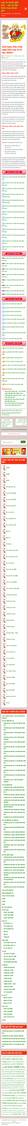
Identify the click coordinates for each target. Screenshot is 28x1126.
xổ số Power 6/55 (8, 929)
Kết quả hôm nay (10, 487)
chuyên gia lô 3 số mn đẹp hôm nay (14, 797)
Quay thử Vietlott (11, 696)
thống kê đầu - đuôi (19, 1114)
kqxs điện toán (17, 412)
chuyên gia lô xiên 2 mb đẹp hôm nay (14, 832)
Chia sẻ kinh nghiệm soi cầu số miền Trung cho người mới (7, 423)
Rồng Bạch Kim (6, 1088)
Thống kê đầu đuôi (11, 594)
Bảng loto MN (8, 1000)
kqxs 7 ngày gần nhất (8, 412)
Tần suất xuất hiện (11, 645)
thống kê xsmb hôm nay (7, 1114)
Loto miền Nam (10, 664)
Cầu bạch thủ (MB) (11, 569)
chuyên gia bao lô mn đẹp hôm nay (14, 787)
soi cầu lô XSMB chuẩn (13, 1108)
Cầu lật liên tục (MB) (12, 575)
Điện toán (5, 940)
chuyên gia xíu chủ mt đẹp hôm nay (14, 887)
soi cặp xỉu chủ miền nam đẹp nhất (15, 319)
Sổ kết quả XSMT (11, 506)
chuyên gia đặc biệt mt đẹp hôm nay (14, 864)
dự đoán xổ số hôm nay (11, 1076)
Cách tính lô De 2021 (19, 1056)
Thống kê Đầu (10, 620)
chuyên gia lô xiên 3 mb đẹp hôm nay (14, 835)
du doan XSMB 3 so (14, 1067)
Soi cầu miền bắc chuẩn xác (10, 820)
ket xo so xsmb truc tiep (10, 1082)
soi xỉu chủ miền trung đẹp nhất (14, 348)
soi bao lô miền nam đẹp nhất (13, 315)
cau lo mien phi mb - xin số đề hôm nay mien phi (13, 56)
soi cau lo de (14, 1088)
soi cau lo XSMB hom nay (12, 1098)
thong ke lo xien (12, 1112)
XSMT (7, 480)
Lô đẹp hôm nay (20, 1084)
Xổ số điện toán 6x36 (12, 550)
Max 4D (8, 537)
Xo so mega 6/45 (8, 926)
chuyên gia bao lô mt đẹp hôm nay (14, 857)
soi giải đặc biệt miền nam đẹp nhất (15, 307)
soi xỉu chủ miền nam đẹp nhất (13, 304)
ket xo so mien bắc (17, 1080)
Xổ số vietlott (10, 512)
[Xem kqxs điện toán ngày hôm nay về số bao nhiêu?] (14, 32)
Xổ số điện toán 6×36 (10, 942)
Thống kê (9, 544)
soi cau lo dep (21, 1088)
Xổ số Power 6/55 (11, 525)
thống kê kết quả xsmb (21, 1112)
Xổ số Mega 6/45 (11, 518)
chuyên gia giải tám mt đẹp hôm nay (14, 867)
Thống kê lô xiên (11, 607)
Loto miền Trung (10, 671)
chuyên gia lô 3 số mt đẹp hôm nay (14, 870)
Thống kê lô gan (10, 601)
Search (23, 442)
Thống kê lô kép (10, 614)
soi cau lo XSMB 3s (8, 1093)
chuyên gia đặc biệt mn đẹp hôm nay (14, 795)
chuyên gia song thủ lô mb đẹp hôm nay (14, 1041)
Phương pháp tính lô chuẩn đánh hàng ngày (12, 1086)
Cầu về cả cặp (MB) (11, 582)
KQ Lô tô (4, 995)
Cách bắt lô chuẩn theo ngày (8, 1056)
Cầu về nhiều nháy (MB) (12, 588)
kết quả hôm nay (7, 907)
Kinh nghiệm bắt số (17, 410)
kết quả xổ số (12, 1084)
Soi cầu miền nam (7, 785)
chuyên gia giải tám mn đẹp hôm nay (14, 809)
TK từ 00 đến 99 (10, 652)
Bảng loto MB (8, 997)
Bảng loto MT (8, 1003)
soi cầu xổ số (21, 1110)
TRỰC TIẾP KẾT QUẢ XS (8, 896)
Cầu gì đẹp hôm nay (8, 410)
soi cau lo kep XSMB (17, 1090)
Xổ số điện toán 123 (12, 556)
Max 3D (8, 531)
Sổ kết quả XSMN (11, 499)
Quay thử (4, 1006)
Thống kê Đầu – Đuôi (12, 633)
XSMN (7, 474)
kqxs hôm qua (5, 414)
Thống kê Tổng (10, 639)
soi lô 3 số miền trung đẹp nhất (14, 384)
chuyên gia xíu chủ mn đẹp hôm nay (14, 817)
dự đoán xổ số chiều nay (15, 1071)
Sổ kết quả (5, 910)
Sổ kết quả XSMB (11, 493)
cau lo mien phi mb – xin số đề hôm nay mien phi (10, 6)
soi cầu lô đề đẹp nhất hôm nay (12, 1110)
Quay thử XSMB (10, 677)
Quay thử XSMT (10, 690)
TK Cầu (4, 951)
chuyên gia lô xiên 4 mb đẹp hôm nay (14, 837)
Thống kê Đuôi (10, 626)
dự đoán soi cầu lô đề (14, 1069)
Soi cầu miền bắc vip (8, 721)
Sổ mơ (8, 703)
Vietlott (4, 921)
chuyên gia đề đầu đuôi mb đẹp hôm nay (13, 1038)
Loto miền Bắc (10, 658)
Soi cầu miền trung (7, 855)
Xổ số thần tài (10, 563)
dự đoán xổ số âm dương (18, 1078)
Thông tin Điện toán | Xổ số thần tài (21, 422)
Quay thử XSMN (10, 683)
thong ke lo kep (5, 1112)
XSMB (7, 467)
